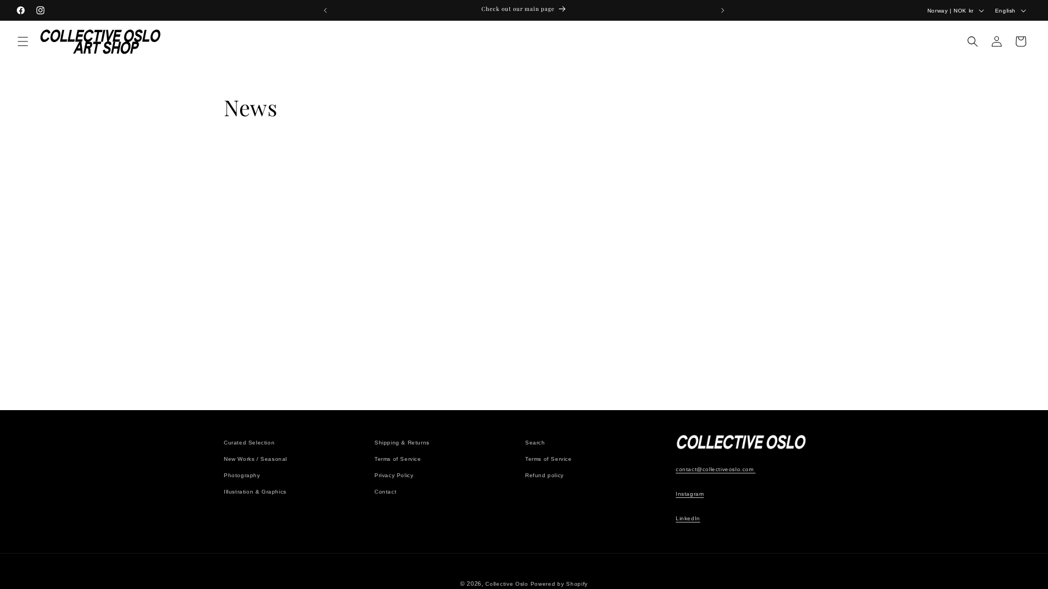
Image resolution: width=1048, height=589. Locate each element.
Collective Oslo (506, 584)
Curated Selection (249, 443)
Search (535, 443)
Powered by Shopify (559, 584)
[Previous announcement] (325, 10)
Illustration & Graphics (255, 492)
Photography (242, 475)
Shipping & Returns (402, 443)
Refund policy (544, 475)
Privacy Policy (393, 475)
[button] (23, 41)
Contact (385, 492)
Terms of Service (397, 459)
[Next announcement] (723, 10)
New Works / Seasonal (255, 459)
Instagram (690, 494)
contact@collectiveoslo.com (715, 469)
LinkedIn (688, 518)
